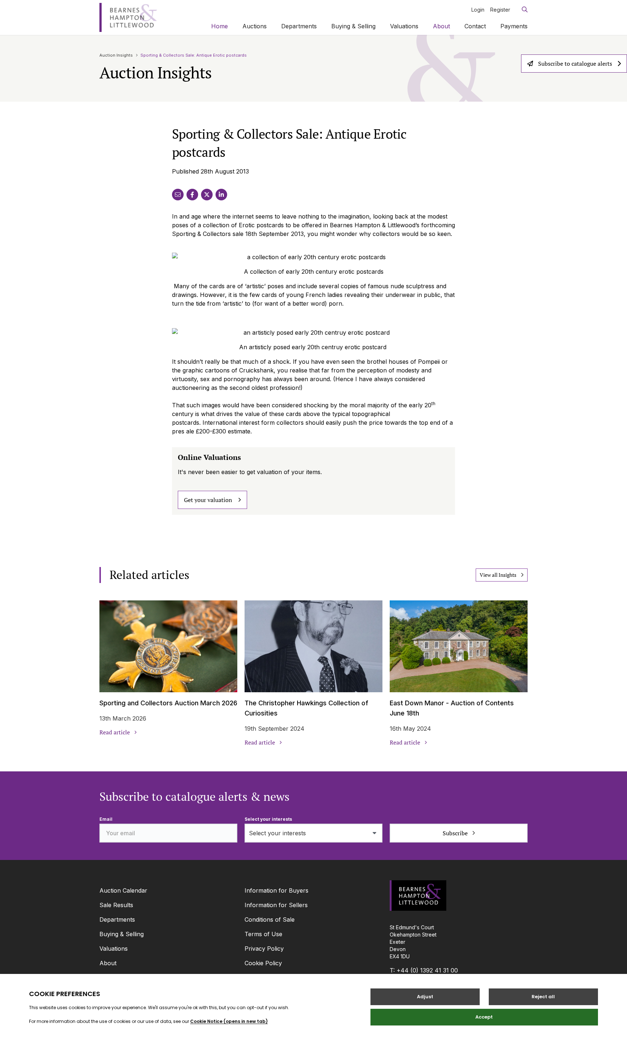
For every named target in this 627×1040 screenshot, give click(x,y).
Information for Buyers (276, 890)
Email (105, 819)
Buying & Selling (353, 26)
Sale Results (116, 905)
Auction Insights (116, 55)
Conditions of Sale (270, 919)
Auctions (254, 26)
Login (477, 10)
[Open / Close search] (522, 9)
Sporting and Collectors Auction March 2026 (168, 703)
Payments (514, 26)
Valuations (404, 26)
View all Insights (498, 575)
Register (500, 10)
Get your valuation (208, 499)
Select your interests (268, 819)
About (441, 26)
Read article (114, 732)
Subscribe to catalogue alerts (575, 63)
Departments (299, 26)
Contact (475, 26)
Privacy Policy (264, 948)
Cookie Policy (263, 963)
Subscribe (455, 833)
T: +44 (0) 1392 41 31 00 (424, 970)
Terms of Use (263, 934)
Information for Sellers (276, 905)
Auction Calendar (123, 890)
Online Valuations (209, 457)
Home (219, 26)
